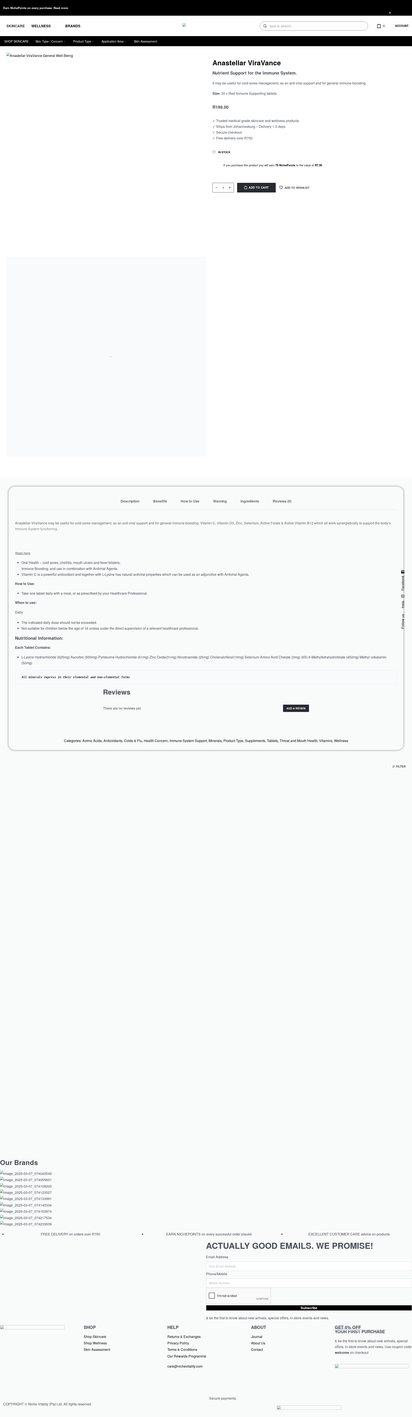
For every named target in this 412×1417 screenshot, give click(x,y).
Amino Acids (92, 740)
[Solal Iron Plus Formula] (69, 852)
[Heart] (390, 7)
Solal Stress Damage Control (68, 1112)
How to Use (190, 501)
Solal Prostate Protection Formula (206, 928)
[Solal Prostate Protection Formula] (206, 852)
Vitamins (325, 740)
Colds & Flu (133, 740)
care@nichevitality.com (185, 1366)
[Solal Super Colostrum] (206, 1035)
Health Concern (156, 740)
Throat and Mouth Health (298, 740)
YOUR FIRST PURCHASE (360, 1329)
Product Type (233, 740)
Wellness (341, 740)
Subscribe (309, 1307)
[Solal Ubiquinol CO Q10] (343, 1035)
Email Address (217, 1256)
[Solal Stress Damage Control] (69, 1035)
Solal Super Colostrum (206, 1112)
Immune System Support (188, 740)
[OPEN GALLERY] (106, 152)
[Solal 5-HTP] (343, 852)
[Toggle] (22, 553)
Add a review (296, 708)
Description (130, 501)
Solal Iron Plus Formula (69, 928)
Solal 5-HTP (343, 928)
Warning (220, 501)
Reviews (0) (282, 501)
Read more (60, 8)
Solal (68, 919)
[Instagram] (378, 7)
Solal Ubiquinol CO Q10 (343, 1112)
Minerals (215, 740)
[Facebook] (365, 7)
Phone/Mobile (216, 1273)
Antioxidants (112, 740)
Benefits (160, 501)
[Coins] (403, 7)
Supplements (255, 740)
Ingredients (250, 501)
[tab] (130, 501)
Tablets (272, 740)
